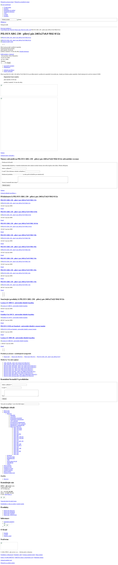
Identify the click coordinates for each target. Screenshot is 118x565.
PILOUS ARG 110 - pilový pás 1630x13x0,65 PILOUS (18, 368)
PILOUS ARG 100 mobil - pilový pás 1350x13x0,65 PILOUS (20, 365)
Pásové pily (7, 29)
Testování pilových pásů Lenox (9, 501)
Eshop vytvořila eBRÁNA (7, 557)
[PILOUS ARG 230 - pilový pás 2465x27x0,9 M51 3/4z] (15, 284)
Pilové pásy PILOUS (20, 29)
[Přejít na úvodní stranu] (6, 4)
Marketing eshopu (38, 557)
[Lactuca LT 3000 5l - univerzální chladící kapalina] (14, 306)
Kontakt (6, 533)
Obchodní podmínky (9, 521)
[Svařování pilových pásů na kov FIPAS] (9, 549)
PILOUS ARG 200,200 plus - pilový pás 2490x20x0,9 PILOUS (20, 374)
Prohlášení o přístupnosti (7, 554)
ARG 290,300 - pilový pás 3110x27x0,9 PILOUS (16, 363)
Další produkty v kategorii (7, 54)
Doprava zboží (7, 536)
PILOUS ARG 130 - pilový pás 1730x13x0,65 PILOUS (18, 370)
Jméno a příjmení (6, 168)
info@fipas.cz (8, 494)
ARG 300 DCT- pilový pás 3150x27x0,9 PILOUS (17, 364)
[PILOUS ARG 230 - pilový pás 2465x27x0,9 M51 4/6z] (15, 273)
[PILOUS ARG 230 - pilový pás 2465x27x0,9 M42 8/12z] (16, 37)
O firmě (6, 534)
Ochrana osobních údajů (29, 554)
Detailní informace (24, 51)
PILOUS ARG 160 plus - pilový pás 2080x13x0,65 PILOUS (19, 371)
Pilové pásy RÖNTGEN (10, 515)
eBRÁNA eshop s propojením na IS (24, 557)
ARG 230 (28, 29)
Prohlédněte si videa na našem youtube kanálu (12, 504)
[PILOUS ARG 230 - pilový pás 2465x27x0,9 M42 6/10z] (16, 215)
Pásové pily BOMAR (9, 512)
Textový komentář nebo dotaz (10, 182)
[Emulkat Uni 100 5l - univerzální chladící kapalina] (14, 317)
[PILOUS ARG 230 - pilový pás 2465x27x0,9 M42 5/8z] (15, 238)
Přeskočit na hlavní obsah (7, 2)
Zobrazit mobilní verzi (6, 560)
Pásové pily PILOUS (17, 356)
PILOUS (12, 29)
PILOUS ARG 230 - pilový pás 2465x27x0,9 (48, 356)
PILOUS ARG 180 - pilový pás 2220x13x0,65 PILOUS (18, 373)
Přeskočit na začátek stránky (8, 563)
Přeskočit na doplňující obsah (22, 2)
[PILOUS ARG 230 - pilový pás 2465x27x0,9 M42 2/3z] (15, 203)
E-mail (13, 171)
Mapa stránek (39, 554)
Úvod (2, 29)
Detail (2, 208)
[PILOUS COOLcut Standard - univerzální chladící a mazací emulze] (18, 329)
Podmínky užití (18, 554)
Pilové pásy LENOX (9, 513)
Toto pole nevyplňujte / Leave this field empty (12, 404)
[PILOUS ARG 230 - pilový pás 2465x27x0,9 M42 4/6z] (15, 249)
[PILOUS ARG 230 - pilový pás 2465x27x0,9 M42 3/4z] (15, 261)
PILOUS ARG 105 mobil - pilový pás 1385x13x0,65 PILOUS (20, 367)
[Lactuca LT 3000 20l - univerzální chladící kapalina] (14, 341)
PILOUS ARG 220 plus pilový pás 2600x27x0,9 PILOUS (19, 376)
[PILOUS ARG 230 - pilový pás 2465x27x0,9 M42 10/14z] (16, 226)
